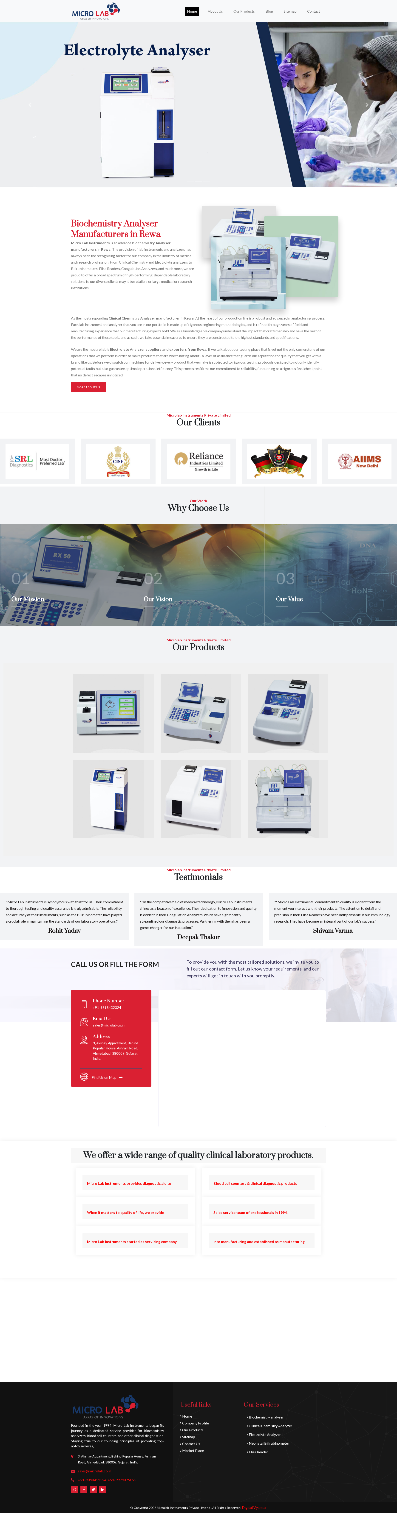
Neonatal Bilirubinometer (268, 1443)
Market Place (192, 1450)
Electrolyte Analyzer (264, 1434)
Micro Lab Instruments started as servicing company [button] (132, 1241)
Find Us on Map (104, 1077)
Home (193, 11)
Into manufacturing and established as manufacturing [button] (259, 1241)
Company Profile (195, 1423)
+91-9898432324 (92, 1480)
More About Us (88, 387)
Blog (269, 11)
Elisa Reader (258, 1452)
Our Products (192, 1430)
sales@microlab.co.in (94, 1471)
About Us (215, 11)
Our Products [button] (244, 11)
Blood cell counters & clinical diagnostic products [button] (255, 1183)
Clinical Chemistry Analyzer (270, 1426)
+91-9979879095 (122, 1480)
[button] (30, 104)
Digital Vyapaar (254, 1507)
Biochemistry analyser (266, 1417)
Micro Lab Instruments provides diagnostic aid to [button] (129, 1183)
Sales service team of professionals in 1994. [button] (250, 1212)
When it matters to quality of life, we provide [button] (125, 1212)
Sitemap (290, 11)
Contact (313, 11)
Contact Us (190, 1443)
